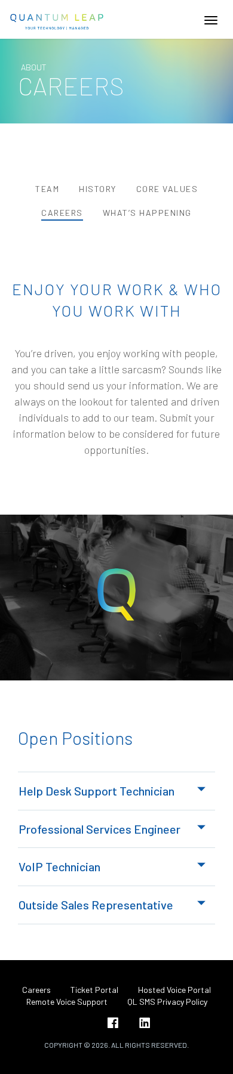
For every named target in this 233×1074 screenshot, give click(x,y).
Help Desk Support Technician (96, 791)
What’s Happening (147, 213)
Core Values (167, 189)
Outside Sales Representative (96, 904)
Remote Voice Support (67, 1001)
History (97, 189)
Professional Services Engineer (99, 829)
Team (47, 189)
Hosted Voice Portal (174, 990)
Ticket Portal (94, 990)
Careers (62, 213)
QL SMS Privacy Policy (167, 1001)
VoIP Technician (59, 866)
